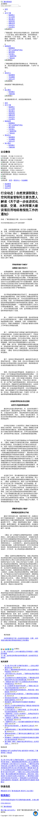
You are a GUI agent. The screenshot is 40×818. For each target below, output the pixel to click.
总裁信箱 (12, 94)
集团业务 (8, 46)
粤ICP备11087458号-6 (8, 810)
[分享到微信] (10, 649)
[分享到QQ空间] (1, 649)
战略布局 (12, 23)
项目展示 (12, 19)
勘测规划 (12, 48)
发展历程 (12, 21)
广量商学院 (12, 56)
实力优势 (12, 17)
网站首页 (4, 791)
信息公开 (12, 79)
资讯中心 (8, 73)
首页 (6, 9)
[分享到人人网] (8, 649)
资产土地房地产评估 (16, 50)
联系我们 (12, 92)
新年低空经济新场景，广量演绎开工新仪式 (19, 726)
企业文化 (12, 25)
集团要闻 (12, 75)
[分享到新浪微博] (4, 649)
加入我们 (8, 90)
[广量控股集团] (6, 1)
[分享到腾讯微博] (6, 649)
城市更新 (12, 52)
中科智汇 (12, 54)
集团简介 (12, 15)
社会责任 (12, 27)
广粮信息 (12, 58)
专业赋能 (12, 77)
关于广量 (8, 13)
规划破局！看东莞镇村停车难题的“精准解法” (20, 702)
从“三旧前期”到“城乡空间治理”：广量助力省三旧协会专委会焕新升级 (20, 772)
